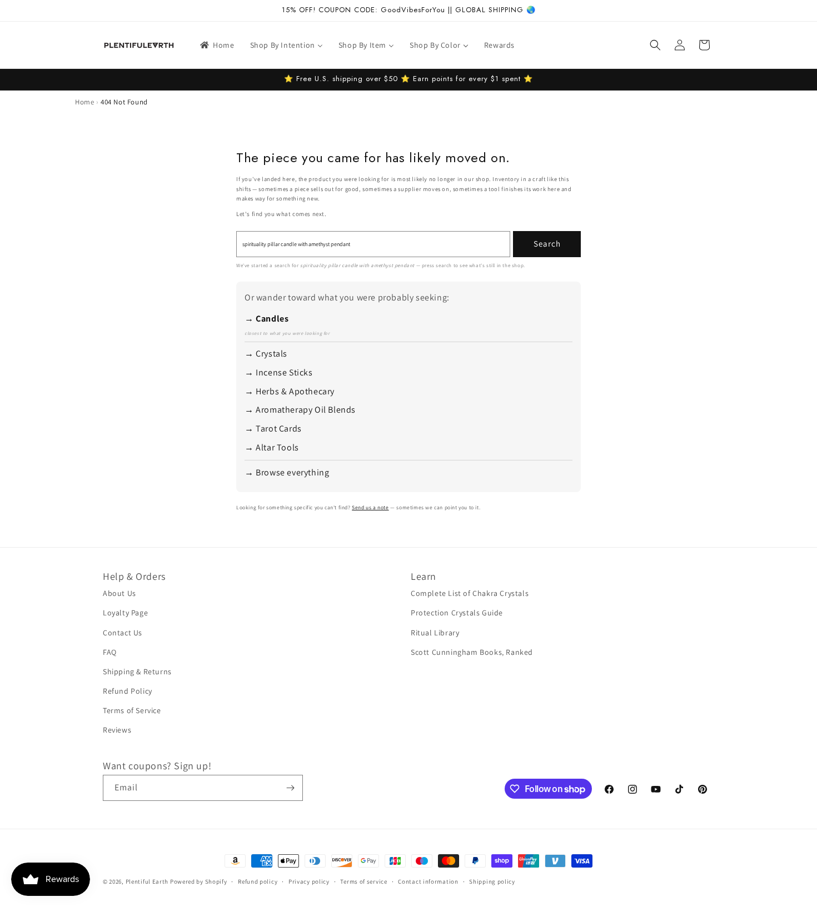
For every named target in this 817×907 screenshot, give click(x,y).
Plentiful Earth (147, 881)
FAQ (110, 652)
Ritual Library (435, 633)
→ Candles (266, 318)
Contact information (428, 881)
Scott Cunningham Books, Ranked (472, 652)
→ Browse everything (287, 472)
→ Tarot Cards (273, 428)
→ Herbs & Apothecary (290, 391)
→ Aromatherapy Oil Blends (300, 409)
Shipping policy (492, 881)
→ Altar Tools (272, 447)
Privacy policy (309, 881)
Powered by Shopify (198, 881)
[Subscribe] (290, 788)
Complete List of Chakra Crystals (470, 593)
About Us (119, 593)
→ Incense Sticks (279, 372)
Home (84, 102)
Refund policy (257, 881)
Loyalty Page (125, 613)
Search (547, 243)
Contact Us (122, 633)
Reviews (117, 730)
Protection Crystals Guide (457, 613)
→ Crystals (266, 353)
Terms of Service (132, 710)
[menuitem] (216, 45)
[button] (655, 45)
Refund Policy (127, 691)
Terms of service (363, 881)
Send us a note (370, 507)
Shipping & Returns (137, 672)
